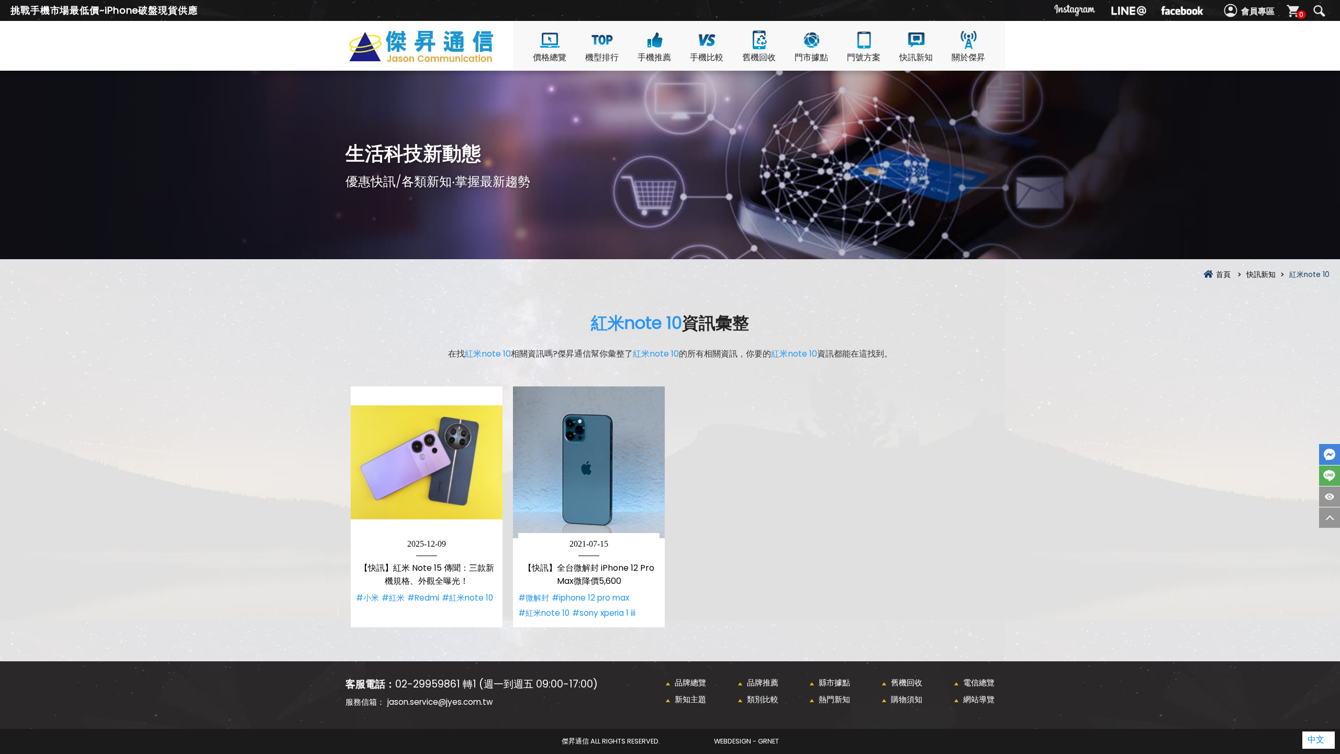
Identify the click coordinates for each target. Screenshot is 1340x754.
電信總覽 (979, 682)
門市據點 (811, 57)
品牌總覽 (690, 682)
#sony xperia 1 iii (603, 612)
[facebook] (1182, 10)
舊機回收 (759, 57)
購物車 (1301, 14)
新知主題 (690, 699)
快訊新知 (916, 57)
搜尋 (1319, 11)
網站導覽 (979, 699)
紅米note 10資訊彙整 (439, 58)
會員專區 (1258, 11)
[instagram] (1075, 10)
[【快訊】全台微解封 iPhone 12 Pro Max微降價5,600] (589, 462)
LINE (1329, 476)
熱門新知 (834, 699)
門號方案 (863, 57)
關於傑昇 (968, 57)
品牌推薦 (762, 682)
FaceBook (1329, 454)
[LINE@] (1129, 10)
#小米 (367, 597)
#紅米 (393, 597)
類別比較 (762, 699)
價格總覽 (549, 57)
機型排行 (602, 57)
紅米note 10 (636, 323)
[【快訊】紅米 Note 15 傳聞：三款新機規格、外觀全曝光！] (426, 462)
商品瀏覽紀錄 (1329, 496)
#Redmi (423, 597)
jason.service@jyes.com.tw (440, 701)
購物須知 (906, 699)
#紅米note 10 (467, 597)
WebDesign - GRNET (746, 741)
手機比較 (706, 57)
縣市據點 (834, 682)
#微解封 (533, 597)
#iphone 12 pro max (590, 597)
